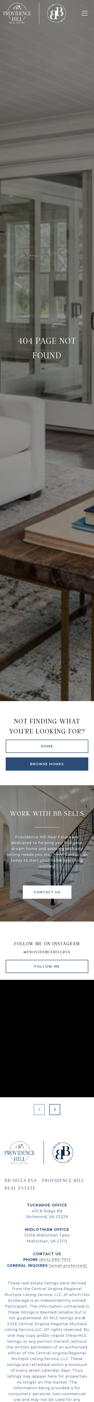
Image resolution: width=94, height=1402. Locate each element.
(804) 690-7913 (55, 1259)
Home (47, 746)
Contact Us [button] (47, 892)
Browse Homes (47, 764)
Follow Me (47, 966)
